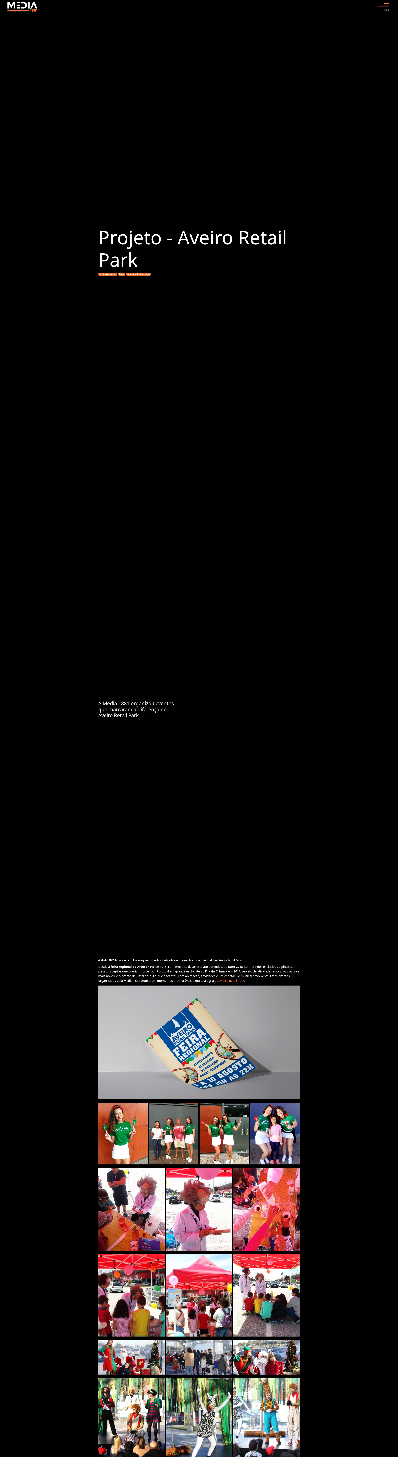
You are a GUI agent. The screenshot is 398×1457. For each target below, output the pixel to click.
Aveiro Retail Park (231, 981)
